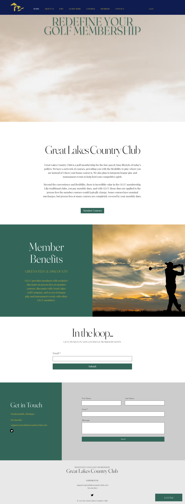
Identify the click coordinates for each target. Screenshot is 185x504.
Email (57, 353)
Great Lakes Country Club (92, 471)
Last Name (129, 398)
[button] (105, 8)
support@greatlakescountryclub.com (29, 425)
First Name (86, 398)
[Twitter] (11, 430)
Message (86, 420)
